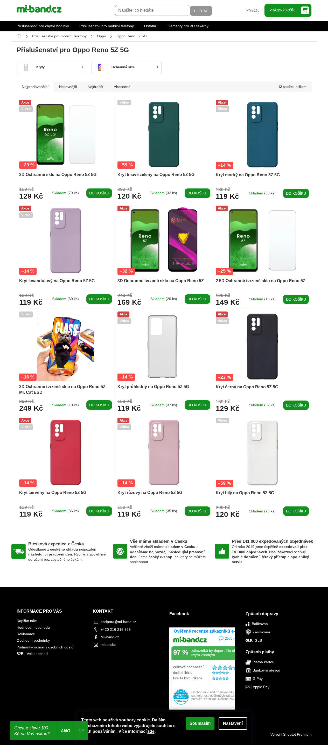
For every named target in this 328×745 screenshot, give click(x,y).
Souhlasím (200, 723)
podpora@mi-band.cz (118, 622)
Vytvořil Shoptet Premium (291, 734)
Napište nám (27, 621)
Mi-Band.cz (110, 637)
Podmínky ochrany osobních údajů (45, 647)
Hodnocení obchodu (33, 627)
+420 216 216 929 (116, 629)
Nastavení (233, 723)
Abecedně (122, 87)
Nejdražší (95, 87)
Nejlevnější (68, 87)
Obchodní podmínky (33, 640)
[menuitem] (42, 26)
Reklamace (26, 634)
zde (151, 731)
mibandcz (108, 644)
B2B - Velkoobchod (32, 654)
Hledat (201, 11)
